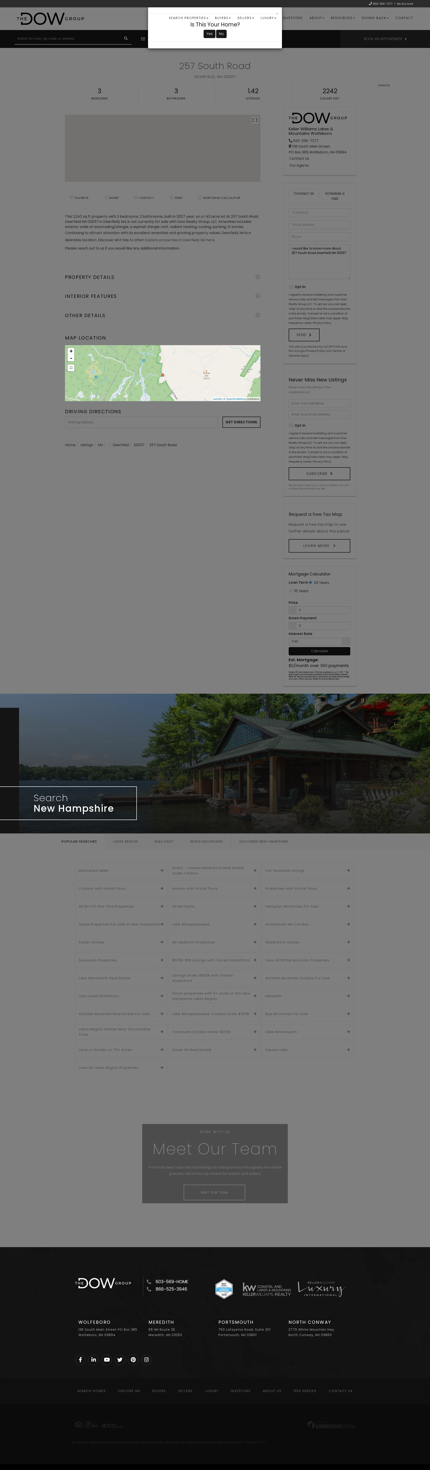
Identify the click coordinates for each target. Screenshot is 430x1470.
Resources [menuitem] (342, 18)
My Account (405, 4)
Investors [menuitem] (293, 18)
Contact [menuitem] (404, 18)
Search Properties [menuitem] (187, 18)
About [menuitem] (316, 18)
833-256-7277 (383, 4)
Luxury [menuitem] (267, 18)
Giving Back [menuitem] (373, 18)
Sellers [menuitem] (244, 18)
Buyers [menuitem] (221, 18)
